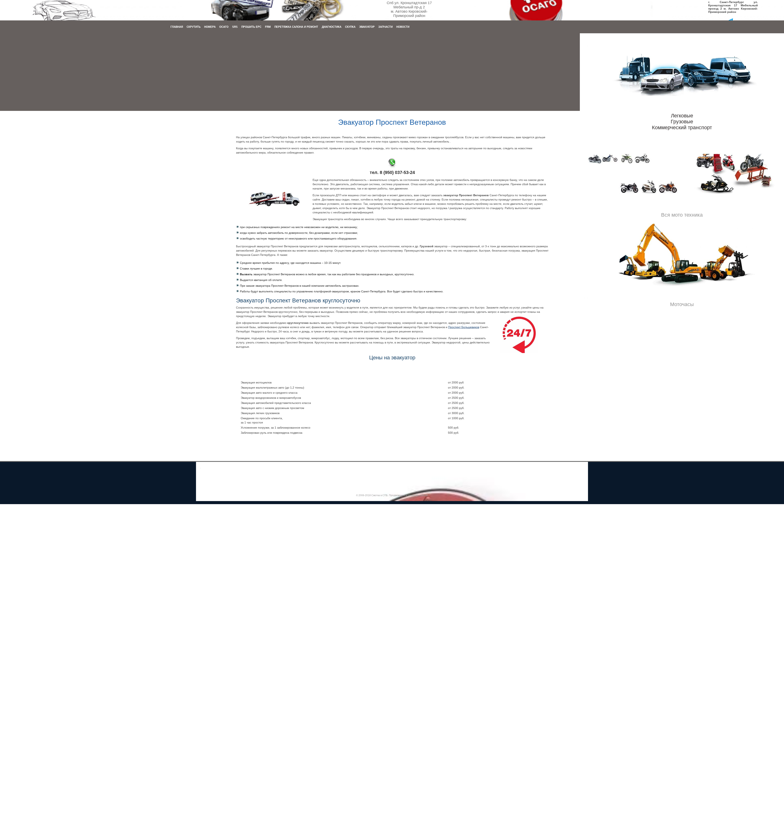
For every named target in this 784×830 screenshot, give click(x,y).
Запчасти (385, 26)
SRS (235, 26)
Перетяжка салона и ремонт (296, 26)
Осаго (223, 26)
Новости (402, 26)
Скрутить (193, 26)
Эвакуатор (367, 26)
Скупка (350, 26)
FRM (268, 26)
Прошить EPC (251, 26)
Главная (176, 26)
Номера (210, 26)
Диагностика (331, 26)
